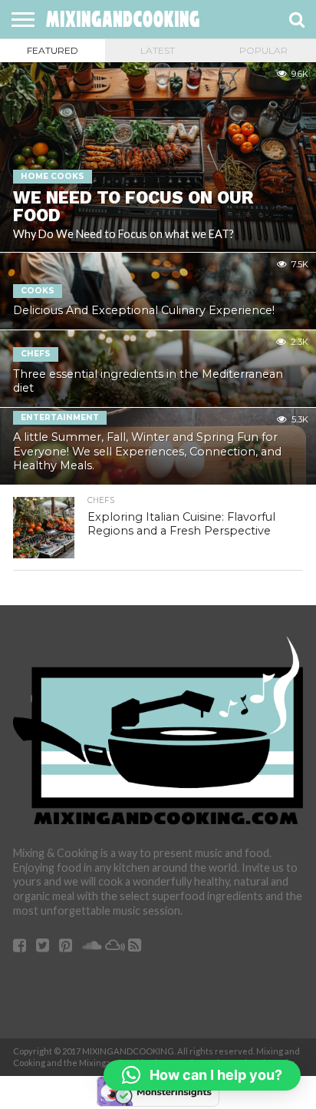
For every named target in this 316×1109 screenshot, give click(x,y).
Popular (263, 50)
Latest (157, 50)
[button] (202, 1075)
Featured (52, 50)
